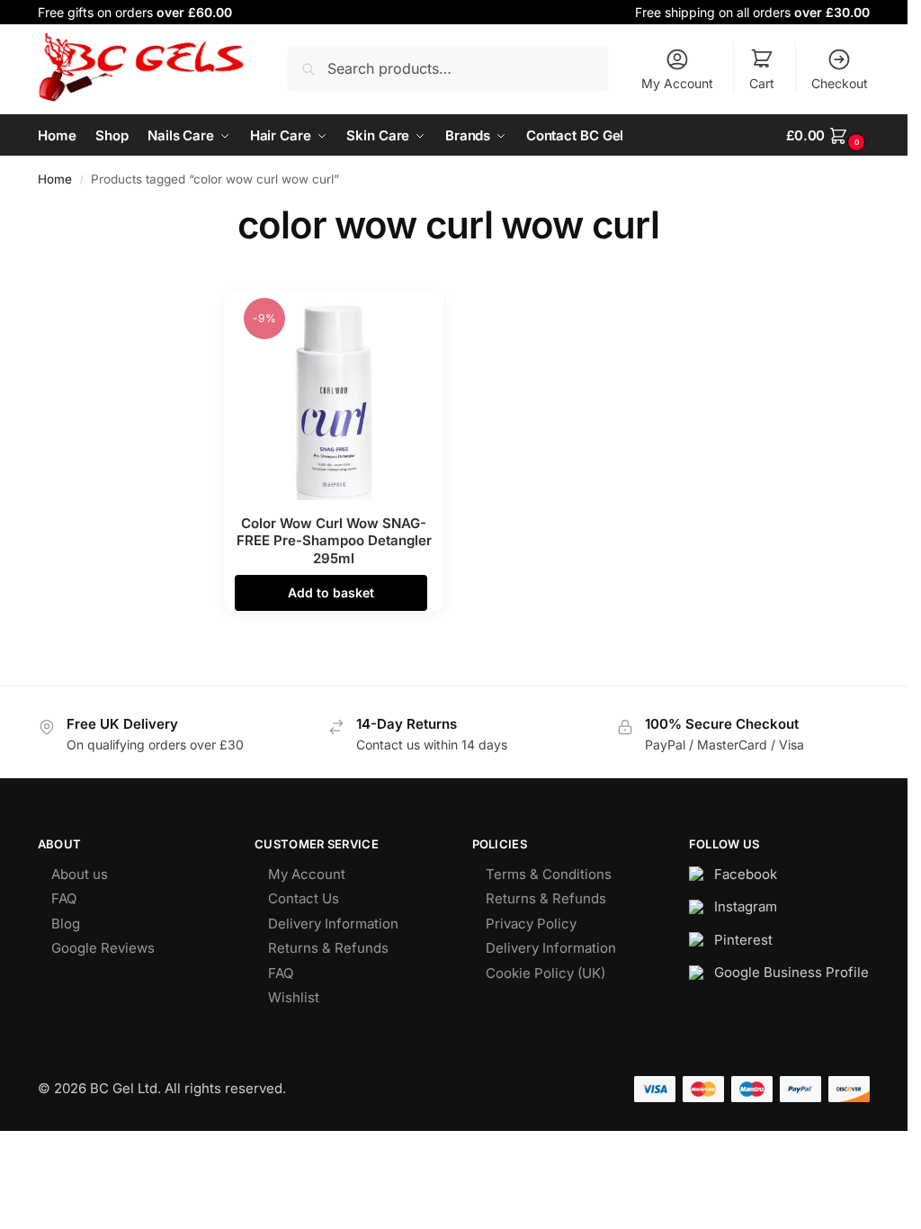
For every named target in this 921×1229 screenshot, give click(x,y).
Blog (65, 923)
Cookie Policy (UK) (545, 973)
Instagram (745, 906)
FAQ (63, 898)
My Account (677, 83)
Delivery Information (333, 923)
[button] (828, 135)
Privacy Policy (531, 923)
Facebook (745, 874)
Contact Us (303, 898)
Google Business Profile (791, 972)
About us (79, 874)
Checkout (839, 83)
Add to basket (331, 592)
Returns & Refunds (328, 947)
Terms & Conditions (549, 874)
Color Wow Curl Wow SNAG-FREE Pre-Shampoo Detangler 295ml (334, 541)
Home (55, 179)
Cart (761, 83)
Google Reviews (103, 947)
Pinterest (743, 939)
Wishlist (293, 997)
